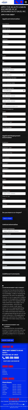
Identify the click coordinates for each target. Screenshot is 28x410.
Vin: (3, 260)
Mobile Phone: (6, 93)
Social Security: (6, 67)
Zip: (3, 61)
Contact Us (5, 374)
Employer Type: (7, 147)
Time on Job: (6, 196)
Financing (4, 372)
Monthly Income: (7, 153)
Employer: (5, 142)
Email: (4, 104)
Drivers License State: (8, 83)
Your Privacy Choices (18, 404)
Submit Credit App (7, 340)
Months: (4, 117)
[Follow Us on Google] (18, 399)
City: (3, 50)
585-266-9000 (12, 358)
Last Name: (5, 34)
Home (3, 370)
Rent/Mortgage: (7, 127)
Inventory (4, 371)
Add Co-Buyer (7, 218)
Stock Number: (6, 234)
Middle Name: (6, 29)
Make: (4, 244)
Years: (4, 111)
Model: (4, 250)
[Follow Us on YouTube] (15, 399)
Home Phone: (6, 99)
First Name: (5, 24)
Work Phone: (6, 191)
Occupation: (6, 158)
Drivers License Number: (9, 78)
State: (4, 56)
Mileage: (4, 265)
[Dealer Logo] (7, 2)
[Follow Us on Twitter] (13, 399)
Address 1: (5, 39)
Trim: (3, 255)
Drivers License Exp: (8, 88)
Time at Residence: (7, 109)
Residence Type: (7, 122)
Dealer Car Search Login (13, 403)
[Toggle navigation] (26, 2)
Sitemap (11, 404)
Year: (3, 239)
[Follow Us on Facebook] (10, 399)
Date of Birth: (6, 72)
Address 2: (5, 45)
